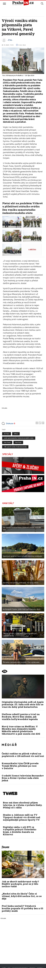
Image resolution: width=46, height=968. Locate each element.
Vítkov (16, 434)
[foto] (11, 221)
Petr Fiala (18, 442)
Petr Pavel (7, 442)
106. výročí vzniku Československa (15, 447)
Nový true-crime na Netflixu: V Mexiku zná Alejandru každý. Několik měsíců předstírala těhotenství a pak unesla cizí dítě (21, 730)
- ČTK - (10, 40)
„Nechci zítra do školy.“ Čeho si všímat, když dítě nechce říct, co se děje (22, 896)
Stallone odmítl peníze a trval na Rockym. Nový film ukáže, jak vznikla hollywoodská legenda (21, 717)
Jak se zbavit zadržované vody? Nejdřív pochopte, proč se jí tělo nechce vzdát (20, 884)
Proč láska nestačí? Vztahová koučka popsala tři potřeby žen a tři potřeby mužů (22, 908)
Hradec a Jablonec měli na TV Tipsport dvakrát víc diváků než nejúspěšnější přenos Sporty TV (21, 817)
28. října (6, 434)
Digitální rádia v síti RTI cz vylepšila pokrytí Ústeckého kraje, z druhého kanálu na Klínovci (19, 831)
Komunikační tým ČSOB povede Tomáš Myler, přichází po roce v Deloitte (20, 766)
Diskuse (10, 423)
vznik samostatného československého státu (18, 438)
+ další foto (32, 249)
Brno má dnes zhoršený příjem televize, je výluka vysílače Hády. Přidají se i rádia (22, 805)
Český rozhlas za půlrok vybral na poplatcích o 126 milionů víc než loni (23, 754)
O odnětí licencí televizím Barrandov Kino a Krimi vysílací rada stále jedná (23, 778)
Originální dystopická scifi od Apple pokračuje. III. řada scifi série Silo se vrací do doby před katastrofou (23, 704)
